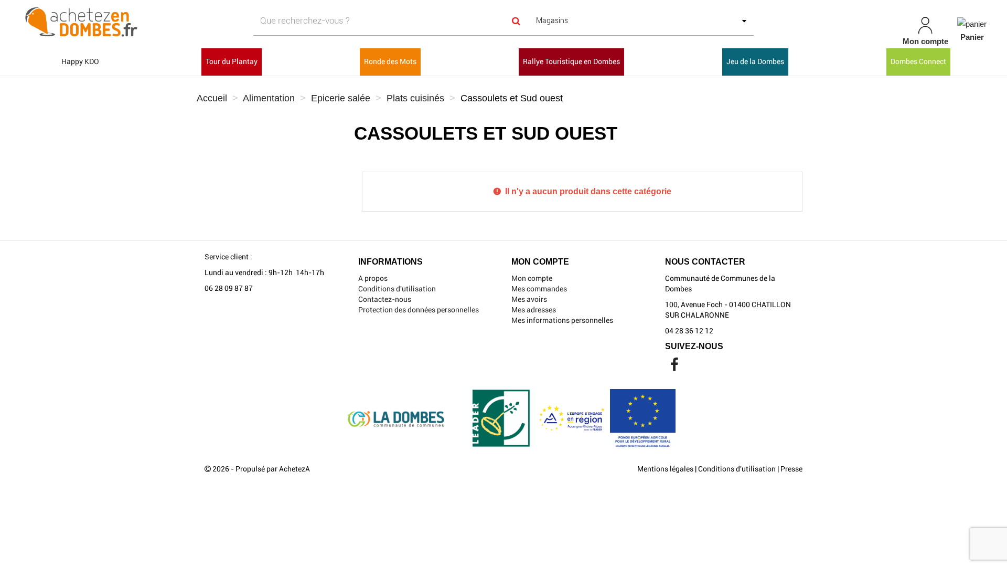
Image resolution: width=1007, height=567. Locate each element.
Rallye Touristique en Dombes (571, 61)
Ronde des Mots (390, 61)
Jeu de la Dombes (755, 61)
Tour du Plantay (232, 61)
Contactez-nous (384, 299)
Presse (791, 469)
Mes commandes (539, 289)
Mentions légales (665, 469)
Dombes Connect (918, 61)
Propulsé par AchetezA (272, 469)
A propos (373, 278)
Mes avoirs (529, 299)
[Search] (516, 20)
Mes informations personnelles (562, 320)
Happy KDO (80, 61)
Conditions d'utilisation (397, 289)
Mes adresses (533, 310)
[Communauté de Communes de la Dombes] (173, 22)
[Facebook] (674, 367)
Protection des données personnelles (418, 310)
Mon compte (531, 278)
